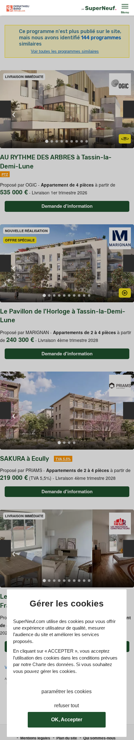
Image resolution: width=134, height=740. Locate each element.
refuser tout (66, 705)
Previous (5, 109)
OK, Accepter (66, 719)
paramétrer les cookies (66, 691)
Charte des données (53, 664)
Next (128, 109)
